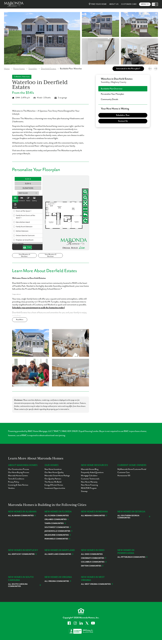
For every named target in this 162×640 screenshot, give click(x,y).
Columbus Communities (92, 562)
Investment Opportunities (55, 488)
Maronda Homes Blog (89, 469)
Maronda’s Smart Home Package (57, 476)
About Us (114, 4)
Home (7, 68)
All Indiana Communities (93, 516)
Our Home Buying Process (18, 472)
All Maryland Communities (58, 554)
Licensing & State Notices (18, 485)
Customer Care (129, 4)
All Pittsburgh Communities (131, 557)
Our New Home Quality (54, 472)
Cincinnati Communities (92, 558)
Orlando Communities (56, 519)
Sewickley (32, 68)
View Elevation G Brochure (50, 255)
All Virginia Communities (57, 581)
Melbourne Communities (57, 535)
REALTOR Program (89, 488)
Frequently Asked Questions (92, 472)
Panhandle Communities (56, 539)
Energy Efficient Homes (54, 485)
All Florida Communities (57, 516)
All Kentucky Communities (21, 554)
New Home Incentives (53, 469)
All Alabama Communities (21, 516)
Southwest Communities (57, 527)
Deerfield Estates (48, 68)
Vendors (11, 488)
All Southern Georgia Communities (128, 517)
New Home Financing (89, 485)
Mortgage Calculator (89, 476)
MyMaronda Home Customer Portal (131, 469)
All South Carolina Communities (18, 585)
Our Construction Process (18, 469)
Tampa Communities (54, 523)
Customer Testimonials (90, 479)
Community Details (109, 99)
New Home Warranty (89, 482)
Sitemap (84, 491)
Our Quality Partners (53, 479)
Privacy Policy (13, 482)
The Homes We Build (53, 482)
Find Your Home (99, 4)
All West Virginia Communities (96, 584)
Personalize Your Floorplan (112, 94)
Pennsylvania (19, 68)
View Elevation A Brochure (24, 255)
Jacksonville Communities (57, 531)
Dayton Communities (91, 566)
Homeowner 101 (123, 476)
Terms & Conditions (16, 479)
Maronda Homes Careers (18, 476)
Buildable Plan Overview (111, 88)
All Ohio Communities (92, 554)
